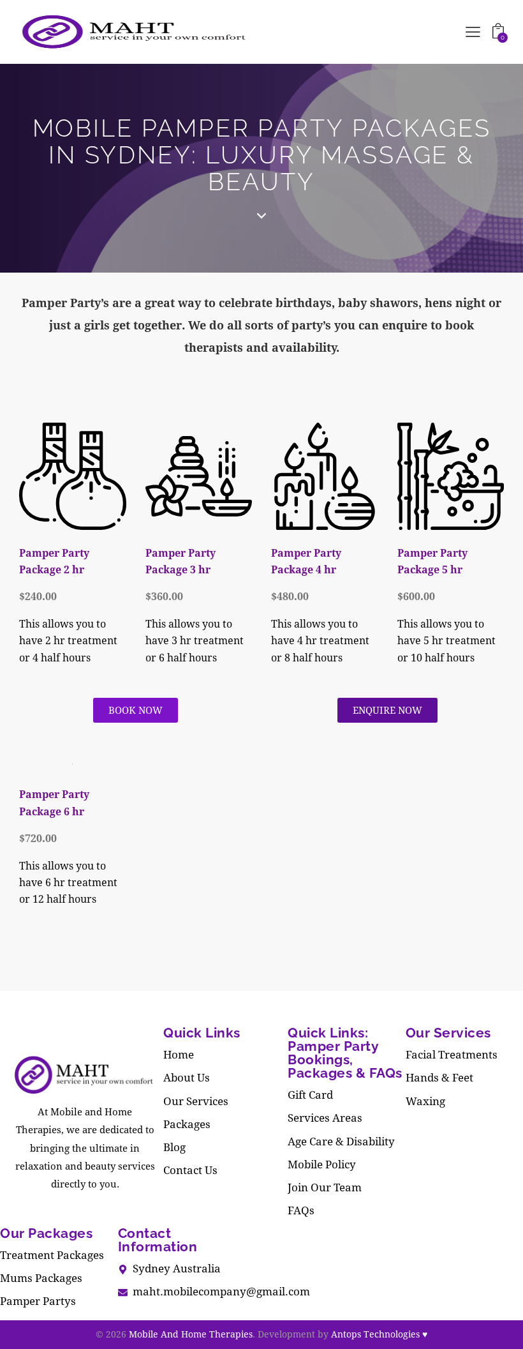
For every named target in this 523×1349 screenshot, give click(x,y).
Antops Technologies (379, 1334)
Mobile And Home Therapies (191, 1334)
